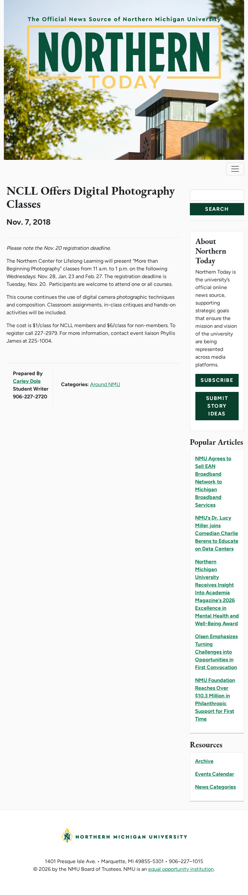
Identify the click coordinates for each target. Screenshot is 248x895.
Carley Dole (27, 381)
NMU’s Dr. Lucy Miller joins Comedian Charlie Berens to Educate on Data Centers (216, 533)
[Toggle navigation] (235, 168)
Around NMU (105, 384)
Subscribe (217, 380)
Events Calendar (214, 774)
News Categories (215, 787)
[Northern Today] (124, 79)
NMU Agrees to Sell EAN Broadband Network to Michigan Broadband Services (213, 481)
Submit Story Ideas (217, 406)
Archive (204, 761)
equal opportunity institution (181, 869)
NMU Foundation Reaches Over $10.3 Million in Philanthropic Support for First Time (215, 699)
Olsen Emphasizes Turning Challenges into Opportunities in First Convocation (216, 651)
